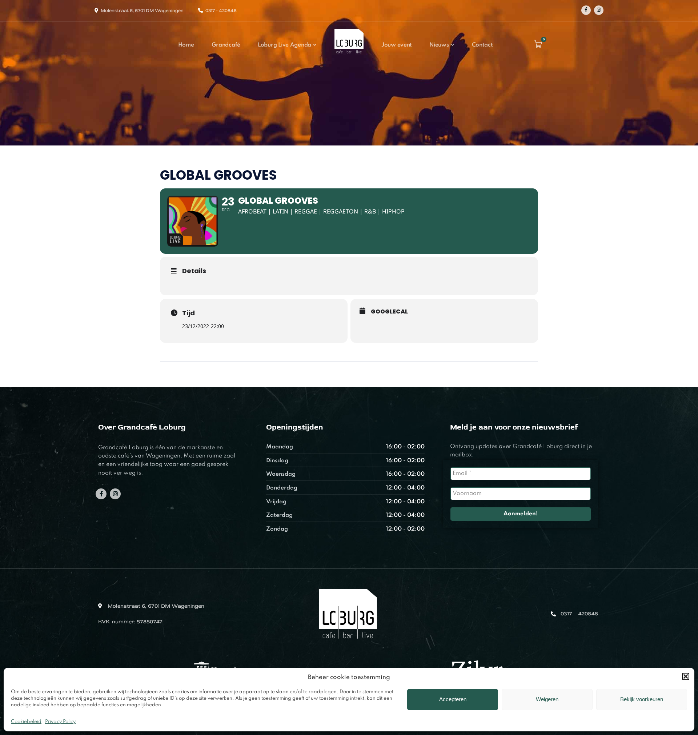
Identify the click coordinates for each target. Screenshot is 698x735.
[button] (685, 676)
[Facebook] (586, 10)
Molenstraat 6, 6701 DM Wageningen (142, 10)
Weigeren (547, 699)
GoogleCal (389, 311)
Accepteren (452, 699)
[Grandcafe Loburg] (349, 55)
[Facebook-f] (101, 493)
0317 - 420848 (221, 10)
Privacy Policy (60, 721)
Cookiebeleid (26, 721)
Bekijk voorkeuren (641, 699)
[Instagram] (598, 10)
